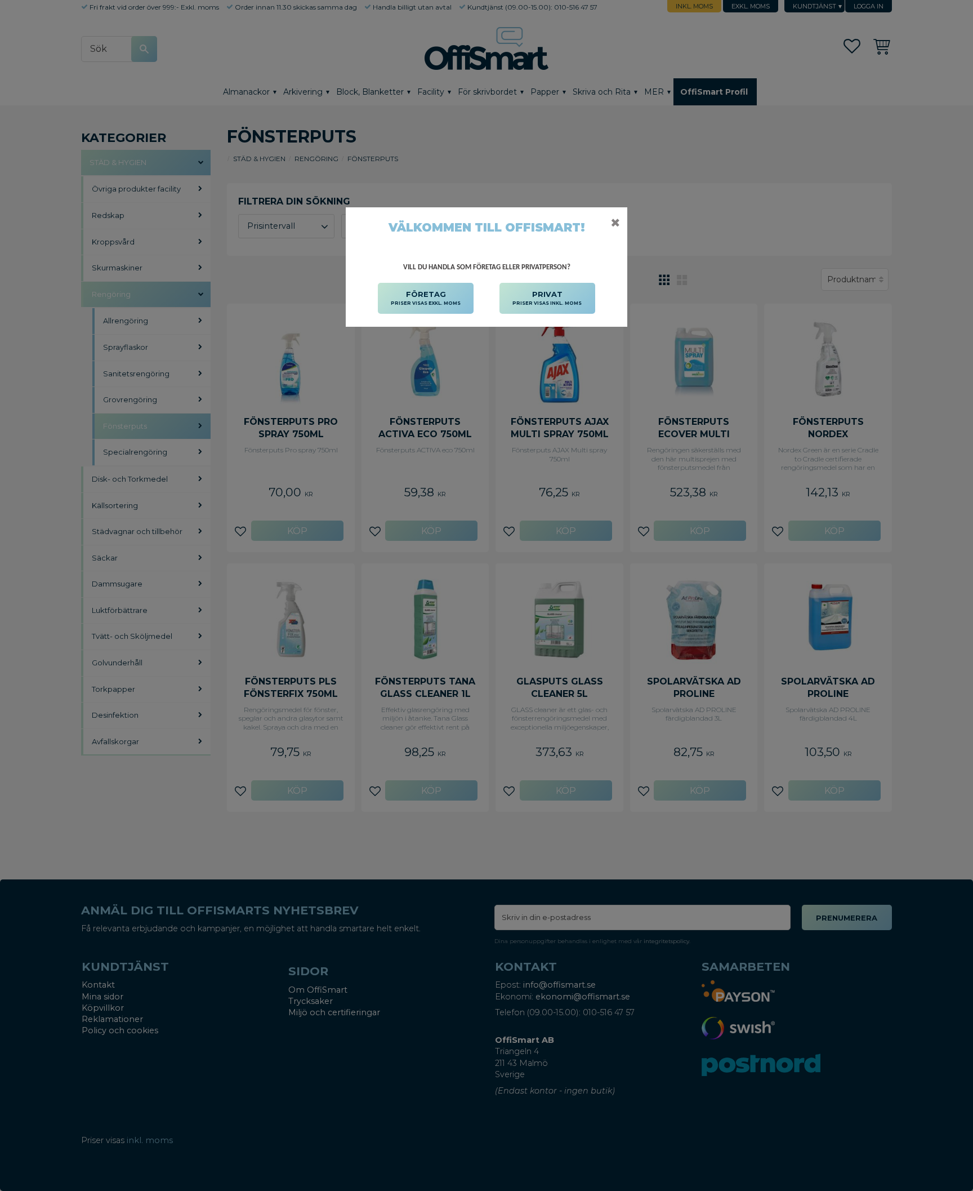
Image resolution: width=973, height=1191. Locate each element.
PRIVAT (547, 298)
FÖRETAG (426, 298)
